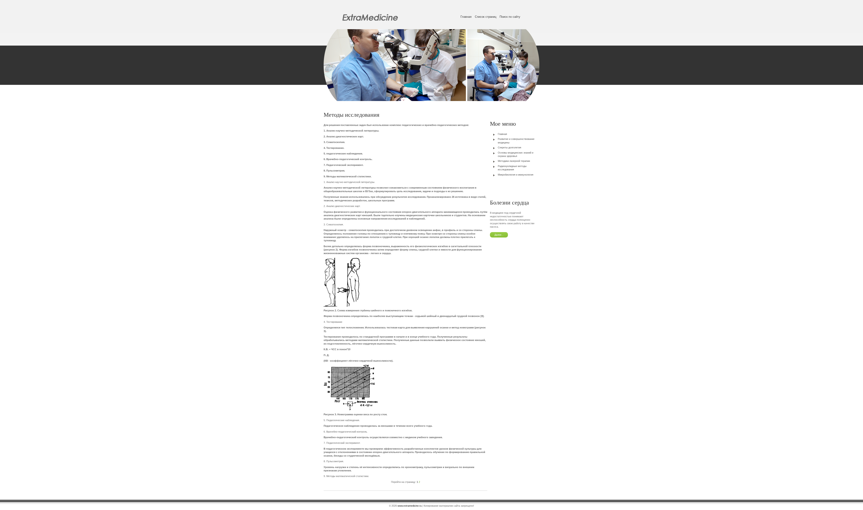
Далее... (498, 234)
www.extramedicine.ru (410, 505)
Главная (466, 16)
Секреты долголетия (509, 147)
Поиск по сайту (510, 16)
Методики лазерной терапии (514, 161)
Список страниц (485, 16)
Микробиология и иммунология (515, 174)
